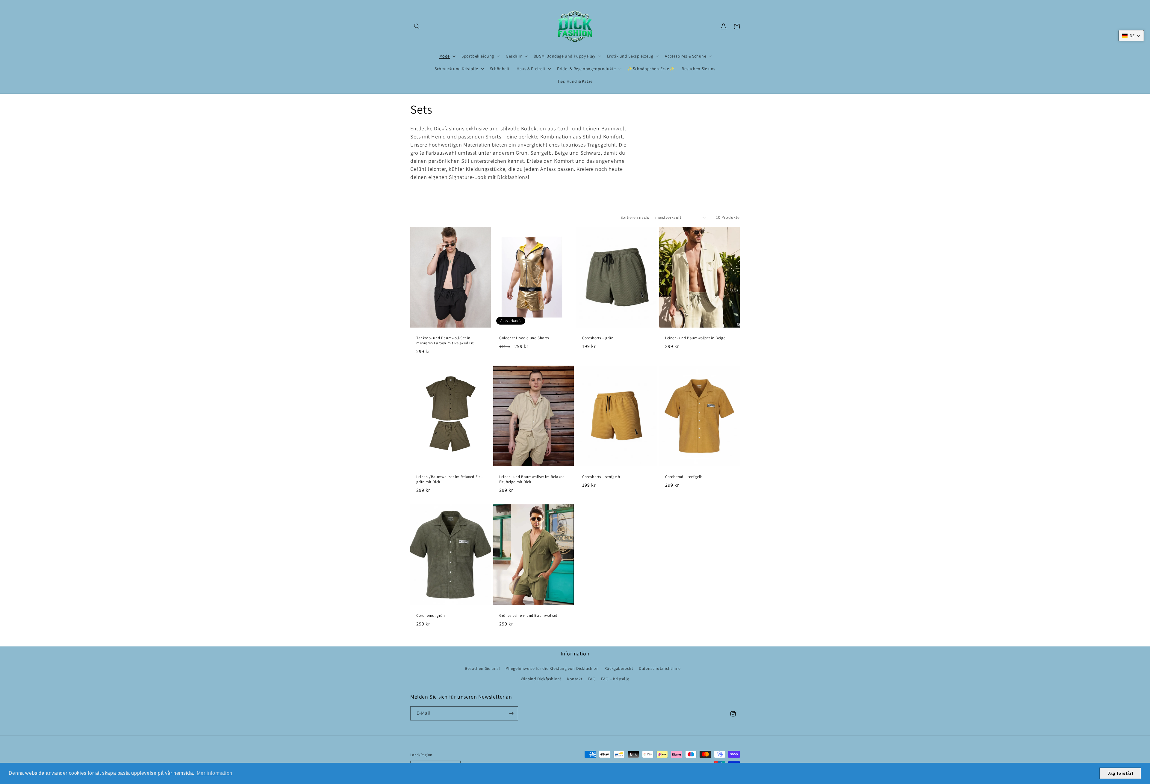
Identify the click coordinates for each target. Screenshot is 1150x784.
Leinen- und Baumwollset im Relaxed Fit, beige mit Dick (532, 479)
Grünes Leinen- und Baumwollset (528, 615)
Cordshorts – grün (597, 338)
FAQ (592, 679)
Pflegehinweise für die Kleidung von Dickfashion (552, 668)
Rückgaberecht (618, 668)
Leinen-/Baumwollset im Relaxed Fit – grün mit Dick (449, 479)
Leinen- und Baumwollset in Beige (695, 338)
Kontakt (574, 679)
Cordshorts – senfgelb (601, 476)
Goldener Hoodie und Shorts (524, 338)
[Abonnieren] (511, 713)
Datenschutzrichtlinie (660, 668)
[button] (416, 26)
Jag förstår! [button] (1120, 773)
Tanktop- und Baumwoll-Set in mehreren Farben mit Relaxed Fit (445, 341)
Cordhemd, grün (430, 615)
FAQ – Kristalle (615, 679)
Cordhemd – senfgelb (683, 476)
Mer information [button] (214, 773)
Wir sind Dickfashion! (541, 679)
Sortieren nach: (635, 217)
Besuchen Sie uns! (482, 668)
